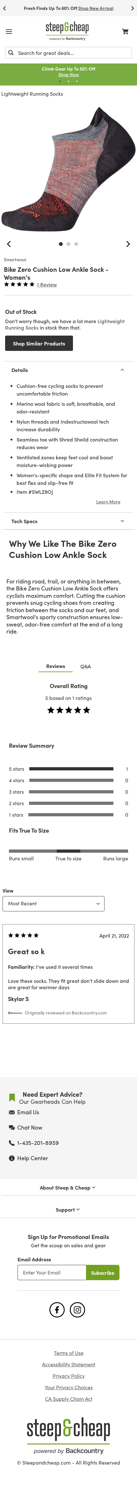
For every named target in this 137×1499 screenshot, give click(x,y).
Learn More (108, 501)
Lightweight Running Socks (32, 93)
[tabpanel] (68, 866)
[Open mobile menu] (9, 31)
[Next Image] (128, 244)
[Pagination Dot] (60, 81)
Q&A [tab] (85, 666)
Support (65, 1209)
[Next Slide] (132, 8)
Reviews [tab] (55, 665)
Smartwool (15, 260)
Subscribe (102, 1272)
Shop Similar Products (39, 343)
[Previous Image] (9, 244)
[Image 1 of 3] (61, 244)
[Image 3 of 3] (76, 244)
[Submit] (10, 52)
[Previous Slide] (4, 8)
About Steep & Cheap (65, 1187)
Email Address (34, 1259)
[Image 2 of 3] (68, 244)
